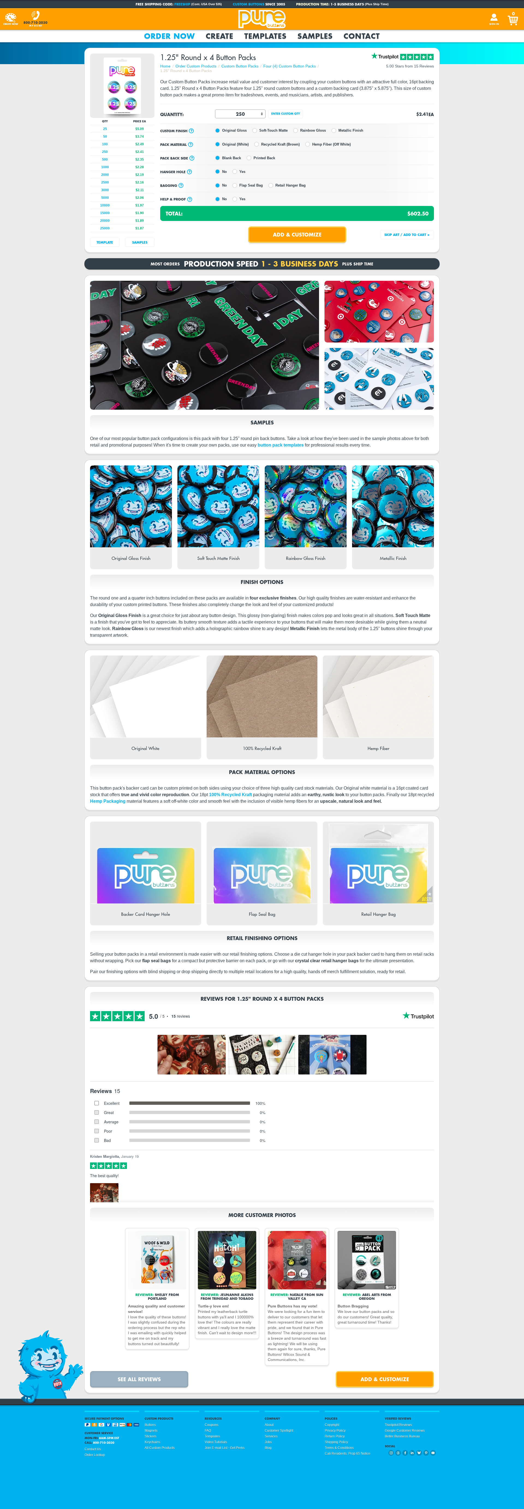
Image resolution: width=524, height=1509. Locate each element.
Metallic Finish (350, 130)
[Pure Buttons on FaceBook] (405, 1453)
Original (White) (235, 144)
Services (271, 1436)
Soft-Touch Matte (273, 130)
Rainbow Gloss (313, 130)
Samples (315, 36)
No (224, 172)
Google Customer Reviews (405, 1431)
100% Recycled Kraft (230, 794)
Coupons (211, 1425)
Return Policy (335, 1436)
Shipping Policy (336, 1442)
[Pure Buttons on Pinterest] (426, 1453)
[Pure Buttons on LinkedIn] (412, 1453)
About (269, 1425)
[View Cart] (513, 19)
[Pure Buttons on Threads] (398, 1453)
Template (105, 242)
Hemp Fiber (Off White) (331, 144)
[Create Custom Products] (10, 19)
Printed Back (264, 158)
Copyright (332, 1425)
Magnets (151, 1431)
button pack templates (281, 445)
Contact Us (93, 1449)
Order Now (169, 36)
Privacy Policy (335, 1431)
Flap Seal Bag (251, 185)
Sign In (494, 24)
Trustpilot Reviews (398, 1425)
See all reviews (139, 1379)
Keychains (152, 1442)
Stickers (150, 1436)
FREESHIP (182, 4)
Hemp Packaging (108, 801)
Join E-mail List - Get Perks (225, 1448)
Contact (362, 36)
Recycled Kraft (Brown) (280, 144)
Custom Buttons (248, 4)
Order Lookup (95, 1455)
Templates (265, 36)
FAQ (208, 1431)
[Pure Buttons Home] (262, 19)
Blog (268, 1448)
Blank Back (231, 158)
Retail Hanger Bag (290, 185)
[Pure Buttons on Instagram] (391, 1453)
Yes (242, 172)
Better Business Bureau (402, 1436)
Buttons (150, 1425)
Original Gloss (234, 130)
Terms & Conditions (339, 1448)
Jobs (268, 1442)
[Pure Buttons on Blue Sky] (419, 1453)
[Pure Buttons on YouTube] (433, 1453)
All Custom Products (160, 1448)
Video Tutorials (216, 1442)
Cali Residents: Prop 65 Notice (347, 1453)
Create (219, 36)
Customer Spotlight (279, 1431)
